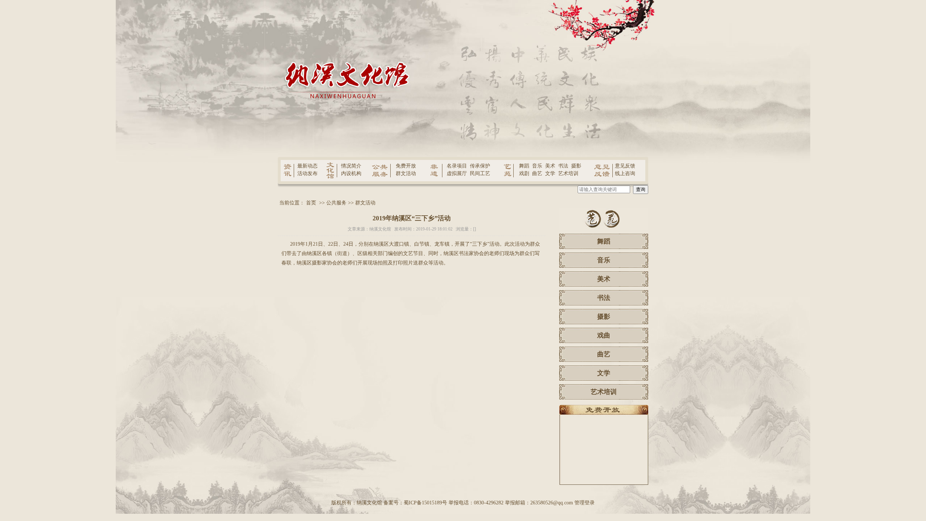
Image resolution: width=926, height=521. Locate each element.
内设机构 (351, 173)
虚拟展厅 (457, 173)
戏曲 (603, 335)
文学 (550, 173)
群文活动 (406, 173)
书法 (563, 166)
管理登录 (584, 502)
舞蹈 (524, 166)
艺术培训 (568, 173)
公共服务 (336, 203)
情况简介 (351, 166)
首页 (311, 203)
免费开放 (406, 166)
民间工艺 (480, 173)
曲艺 (537, 173)
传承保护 (480, 166)
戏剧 (524, 173)
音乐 (537, 166)
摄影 (576, 166)
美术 (550, 166)
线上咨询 (625, 173)
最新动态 (307, 166)
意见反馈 (625, 166)
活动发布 (307, 173)
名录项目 (457, 166)
